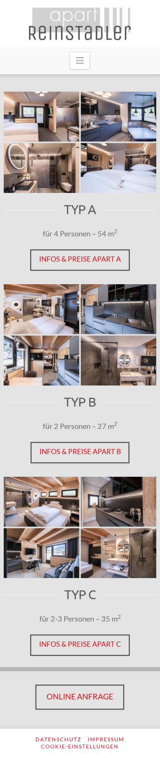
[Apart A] (80, 142)
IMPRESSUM (106, 739)
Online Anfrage (80, 696)
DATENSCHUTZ (58, 739)
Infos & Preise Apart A (80, 259)
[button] (79, 60)
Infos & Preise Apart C (80, 644)
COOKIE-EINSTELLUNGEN (80, 746)
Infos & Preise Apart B (80, 451)
